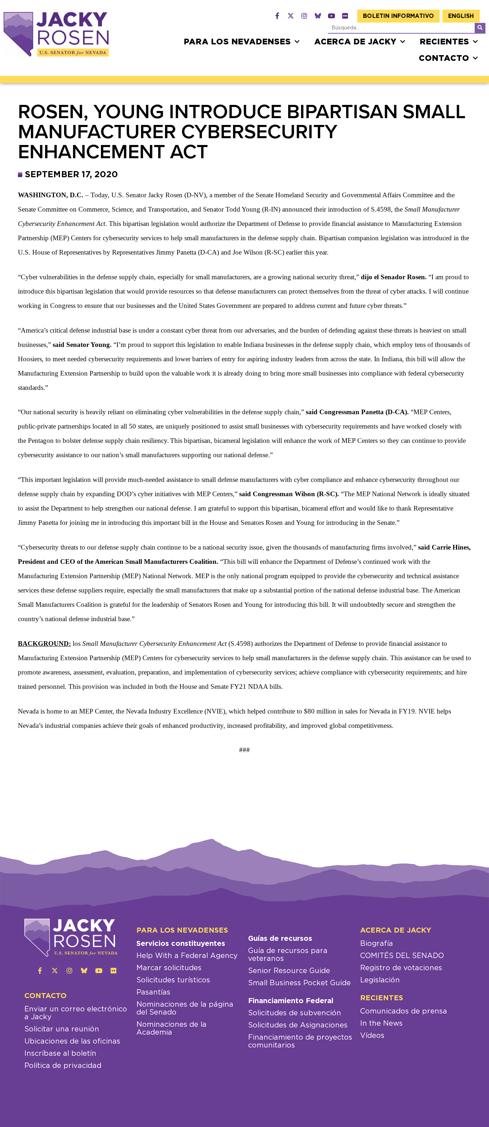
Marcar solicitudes (169, 968)
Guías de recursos (280, 938)
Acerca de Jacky (355, 42)
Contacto (444, 58)
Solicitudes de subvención (294, 1013)
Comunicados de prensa (403, 1011)
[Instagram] (304, 15)
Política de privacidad (62, 1065)
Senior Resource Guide (289, 970)
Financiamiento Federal (290, 1001)
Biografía (376, 943)
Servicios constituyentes (180, 943)
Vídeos (372, 1035)
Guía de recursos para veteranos (288, 954)
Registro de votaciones (401, 968)
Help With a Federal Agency (187, 955)
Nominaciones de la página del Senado (184, 1008)
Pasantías (153, 992)
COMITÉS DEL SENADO (402, 955)
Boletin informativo (398, 16)
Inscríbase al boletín (60, 1053)
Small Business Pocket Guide (299, 983)
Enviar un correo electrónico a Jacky (75, 1013)
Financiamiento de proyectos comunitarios (300, 1041)
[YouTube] (331, 15)
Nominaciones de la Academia (171, 1028)
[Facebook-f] (277, 15)
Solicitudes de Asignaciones (298, 1025)
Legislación (380, 980)
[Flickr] (345, 15)
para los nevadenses (237, 42)
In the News (381, 1023)
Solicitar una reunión (61, 1029)
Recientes (444, 42)
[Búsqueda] (480, 28)
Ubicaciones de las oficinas (72, 1041)
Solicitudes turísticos (173, 980)
